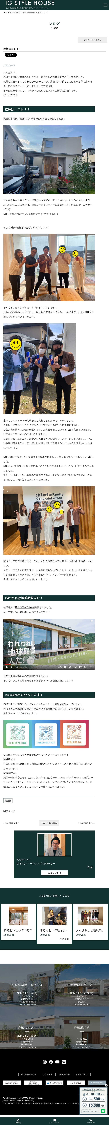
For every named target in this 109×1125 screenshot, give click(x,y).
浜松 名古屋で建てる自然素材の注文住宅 (34, 1104)
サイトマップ (82, 1075)
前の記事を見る (12, 823)
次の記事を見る (86, 823)
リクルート (48, 1075)
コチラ (86, 205)
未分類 (8, 801)
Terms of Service (23, 1101)
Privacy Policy (8, 1101)
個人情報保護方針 (29, 1075)
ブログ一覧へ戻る (92, 40)
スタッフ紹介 (54, 873)
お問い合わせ (64, 1075)
